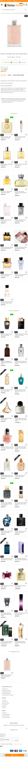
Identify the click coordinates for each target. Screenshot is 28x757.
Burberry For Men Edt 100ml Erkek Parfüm (21, 165)
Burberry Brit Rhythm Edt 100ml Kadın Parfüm (6, 675)
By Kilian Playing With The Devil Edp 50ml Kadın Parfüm (7, 476)
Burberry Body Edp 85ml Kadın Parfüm (20, 137)
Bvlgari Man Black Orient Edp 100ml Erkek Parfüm (21, 334)
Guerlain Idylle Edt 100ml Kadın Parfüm (6, 419)
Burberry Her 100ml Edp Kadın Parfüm (6, 220)
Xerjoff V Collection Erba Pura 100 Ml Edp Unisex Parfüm (20, 391)
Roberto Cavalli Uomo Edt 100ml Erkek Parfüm (20, 532)
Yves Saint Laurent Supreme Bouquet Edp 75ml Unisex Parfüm (21, 504)
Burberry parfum (5, 99)
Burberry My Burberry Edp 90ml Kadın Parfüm (6, 275)
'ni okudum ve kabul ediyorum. (12, 744)
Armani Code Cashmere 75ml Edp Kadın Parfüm (21, 613)
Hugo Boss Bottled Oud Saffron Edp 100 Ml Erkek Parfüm (6, 362)
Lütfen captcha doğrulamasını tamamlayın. (3, 735)
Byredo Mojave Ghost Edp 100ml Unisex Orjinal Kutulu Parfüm (21, 419)
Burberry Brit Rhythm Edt (12, 99)
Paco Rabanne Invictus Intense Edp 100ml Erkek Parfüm (6, 614)
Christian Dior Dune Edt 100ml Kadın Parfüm (20, 476)
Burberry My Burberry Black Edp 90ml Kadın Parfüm (7, 248)
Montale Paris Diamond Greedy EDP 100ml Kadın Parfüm (20, 643)
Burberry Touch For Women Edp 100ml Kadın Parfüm (7, 302)
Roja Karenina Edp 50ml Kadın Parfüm (20, 586)
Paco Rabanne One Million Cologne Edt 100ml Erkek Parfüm (20, 448)
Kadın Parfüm (9, 13)
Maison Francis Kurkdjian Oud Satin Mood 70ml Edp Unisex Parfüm (6, 504)
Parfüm (4, 13)
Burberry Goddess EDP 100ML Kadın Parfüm (6, 137)
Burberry (6, 68)
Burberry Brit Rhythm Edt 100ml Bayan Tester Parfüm (16, 98)
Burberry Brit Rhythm (22, 99)
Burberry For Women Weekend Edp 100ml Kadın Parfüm (21, 193)
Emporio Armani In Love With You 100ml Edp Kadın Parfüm (7, 447)
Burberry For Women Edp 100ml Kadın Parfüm (6, 192)
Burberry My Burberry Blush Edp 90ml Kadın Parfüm (21, 248)
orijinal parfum (4, 102)
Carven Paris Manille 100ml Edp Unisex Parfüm (7, 390)
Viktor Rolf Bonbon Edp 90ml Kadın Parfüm (7, 586)
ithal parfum (15, 101)
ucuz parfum (4, 101)
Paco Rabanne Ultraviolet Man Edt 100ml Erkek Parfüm (21, 559)
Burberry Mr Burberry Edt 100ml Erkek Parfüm (20, 220)
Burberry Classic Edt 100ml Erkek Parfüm (7, 165)
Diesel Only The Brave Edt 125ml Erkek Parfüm (7, 532)
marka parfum (20, 101)
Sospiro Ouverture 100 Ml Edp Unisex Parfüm (6, 334)
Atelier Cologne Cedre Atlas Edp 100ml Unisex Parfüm (7, 559)
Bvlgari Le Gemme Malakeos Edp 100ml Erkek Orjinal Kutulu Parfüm (7, 643)
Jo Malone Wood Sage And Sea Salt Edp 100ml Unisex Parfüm (21, 362)
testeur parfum (9, 101)
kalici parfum (10, 102)
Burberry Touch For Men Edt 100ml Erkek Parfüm (21, 275)
